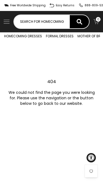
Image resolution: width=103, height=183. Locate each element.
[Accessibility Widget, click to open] (91, 157)
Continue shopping (52, 118)
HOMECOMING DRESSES (23, 36)
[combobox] (42, 21)
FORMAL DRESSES (60, 36)
